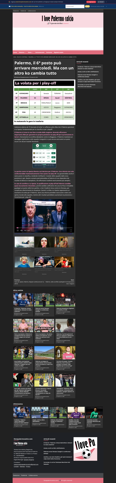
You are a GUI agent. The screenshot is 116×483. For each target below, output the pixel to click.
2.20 (44, 157)
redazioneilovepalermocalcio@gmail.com (26, 464)
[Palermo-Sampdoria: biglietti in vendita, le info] (65, 299)
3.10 (40, 153)
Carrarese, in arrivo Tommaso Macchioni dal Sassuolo (86, 85)
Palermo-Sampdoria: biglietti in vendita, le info (65, 309)
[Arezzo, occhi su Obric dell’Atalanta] (39, 412)
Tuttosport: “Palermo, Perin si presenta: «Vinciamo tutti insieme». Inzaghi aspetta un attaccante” (65, 391)
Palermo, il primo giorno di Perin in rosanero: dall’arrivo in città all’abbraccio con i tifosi (65, 336)
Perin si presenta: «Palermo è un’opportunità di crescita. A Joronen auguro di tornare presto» (23, 336)
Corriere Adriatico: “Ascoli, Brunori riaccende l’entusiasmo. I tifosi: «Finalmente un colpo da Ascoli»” (43, 391)
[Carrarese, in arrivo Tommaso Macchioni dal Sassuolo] (94, 412)
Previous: (29, 281)
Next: (60, 281)
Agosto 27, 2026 (19, 314)
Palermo (21, 52)
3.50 (37, 153)
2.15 (43, 153)
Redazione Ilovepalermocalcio (22, 77)
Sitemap (22, 466)
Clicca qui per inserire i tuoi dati (97, 6)
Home (15, 52)
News (29, 52)
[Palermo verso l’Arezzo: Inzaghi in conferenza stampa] (44, 299)
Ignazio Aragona (29, 460)
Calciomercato (39, 52)
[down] (25, 52)
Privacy (28, 466)
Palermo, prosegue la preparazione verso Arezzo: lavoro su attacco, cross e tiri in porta (44, 363)
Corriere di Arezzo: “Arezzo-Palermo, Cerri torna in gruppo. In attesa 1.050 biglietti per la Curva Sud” (65, 363)
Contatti (16, 466)
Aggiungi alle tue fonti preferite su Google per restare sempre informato (37, 1)
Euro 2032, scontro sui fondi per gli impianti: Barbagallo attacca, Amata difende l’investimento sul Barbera (22, 391)
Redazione (16, 11)
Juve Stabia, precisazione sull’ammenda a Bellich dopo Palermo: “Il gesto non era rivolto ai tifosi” (23, 363)
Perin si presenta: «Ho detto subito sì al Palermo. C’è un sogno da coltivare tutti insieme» (44, 336)
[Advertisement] (58, 39)
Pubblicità (23, 11)
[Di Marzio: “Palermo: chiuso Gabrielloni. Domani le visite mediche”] (23, 299)
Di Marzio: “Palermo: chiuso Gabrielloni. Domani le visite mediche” (22, 310)
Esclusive (49, 52)
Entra (87, 6)
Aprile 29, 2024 (34, 77)
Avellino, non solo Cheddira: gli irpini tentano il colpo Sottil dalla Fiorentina (89, 80)
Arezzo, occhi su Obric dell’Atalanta (88, 71)
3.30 (37, 157)
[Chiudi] (106, 2)
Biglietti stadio (58, 52)
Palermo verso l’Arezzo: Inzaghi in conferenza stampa (42, 310)
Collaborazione (32, 11)
